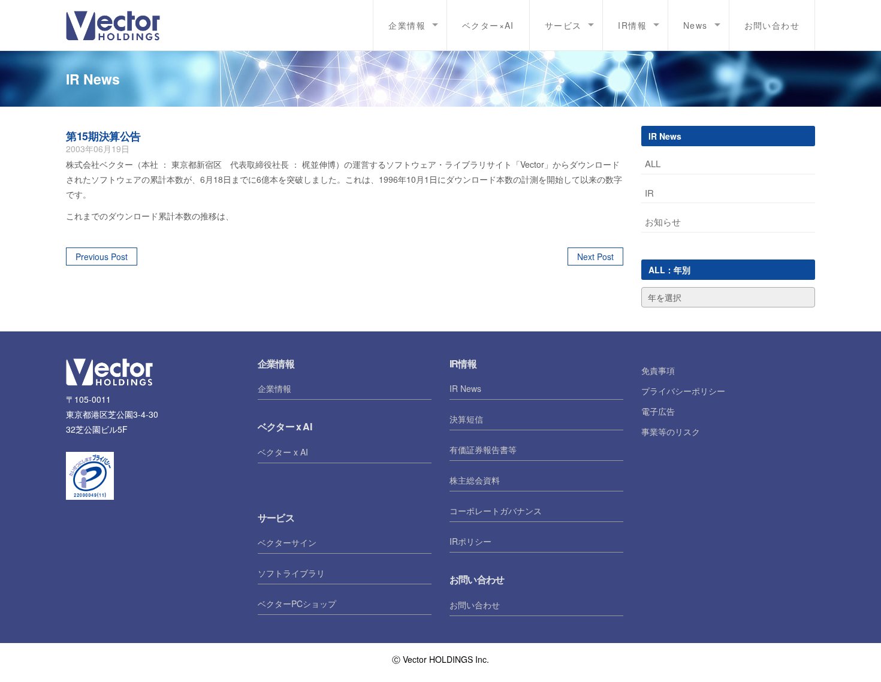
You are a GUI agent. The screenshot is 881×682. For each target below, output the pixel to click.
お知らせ (663, 221)
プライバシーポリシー (683, 391)
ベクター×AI (488, 25)
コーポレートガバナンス (495, 511)
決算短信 (466, 419)
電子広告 (658, 411)
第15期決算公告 (103, 136)
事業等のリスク (670, 431)
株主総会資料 (474, 480)
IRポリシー (470, 541)
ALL (652, 163)
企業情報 (274, 388)
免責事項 (658, 370)
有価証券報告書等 (483, 449)
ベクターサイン (287, 542)
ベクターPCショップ (297, 603)
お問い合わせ (771, 25)
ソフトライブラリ (291, 573)
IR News (465, 388)
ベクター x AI (283, 452)
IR (649, 192)
